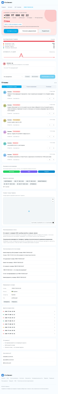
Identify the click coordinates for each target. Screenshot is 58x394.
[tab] (12, 86)
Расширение (5, 381)
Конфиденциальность (37, 378)
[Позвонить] (33, 15)
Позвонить (14, 301)
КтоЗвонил (8, 375)
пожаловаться (16, 98)
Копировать (7, 301)
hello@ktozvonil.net (8, 356)
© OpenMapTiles (40, 222)
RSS (15, 381)
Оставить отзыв (12, 31)
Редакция (51, 378)
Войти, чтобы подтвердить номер (13, 24)
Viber (29, 171)
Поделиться (45, 31)
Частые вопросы (14, 378)
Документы (28, 378)
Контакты (21, 378)
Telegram (46, 171)
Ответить (9, 98)
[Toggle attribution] (53, 223)
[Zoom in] (53, 199)
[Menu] (54, 2)
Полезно (27, 76)
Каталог (4, 378)
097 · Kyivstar (6, 186)
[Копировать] (30, 15)
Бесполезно (35, 76)
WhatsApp (11, 171)
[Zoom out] (53, 201)
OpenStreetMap (49, 222)
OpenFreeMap (33, 222)
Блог (8, 378)
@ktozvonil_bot (7, 363)
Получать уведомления (29, 31)
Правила (46, 378)
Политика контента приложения (25, 381)
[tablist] (29, 86)
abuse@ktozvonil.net (8, 359)
